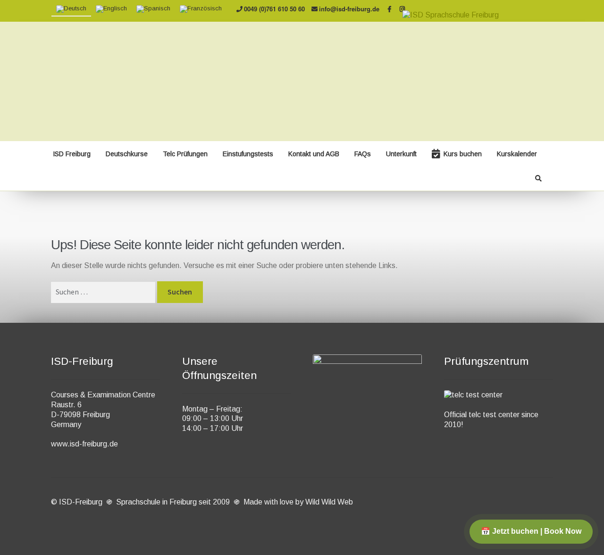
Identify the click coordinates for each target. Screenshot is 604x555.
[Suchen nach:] (104, 292)
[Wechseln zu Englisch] (111, 9)
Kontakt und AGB (313, 154)
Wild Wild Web (329, 502)
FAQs (362, 154)
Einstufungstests (248, 154)
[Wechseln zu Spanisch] (153, 9)
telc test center (494, 415)
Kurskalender (517, 154)
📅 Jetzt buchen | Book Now (531, 531)
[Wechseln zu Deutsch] (71, 9)
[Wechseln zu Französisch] (200, 9)
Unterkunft (401, 154)
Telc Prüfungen (185, 154)
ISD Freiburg (72, 154)
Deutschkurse (127, 154)
